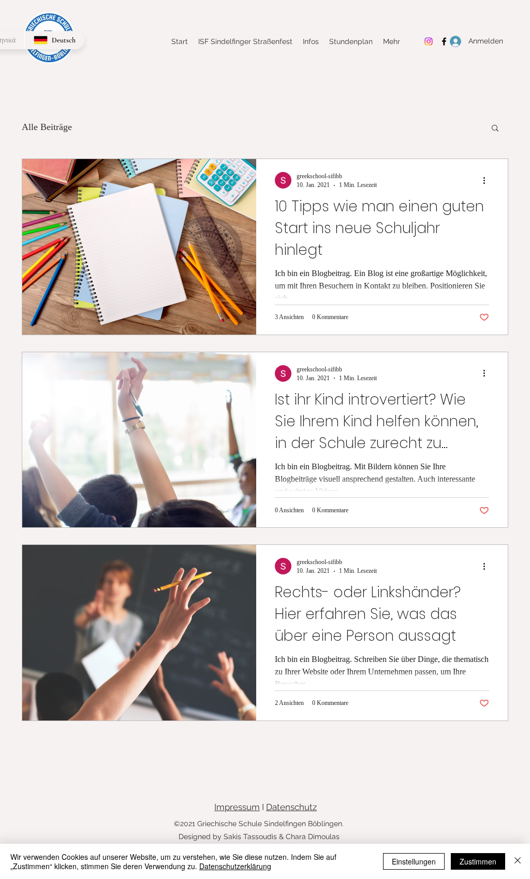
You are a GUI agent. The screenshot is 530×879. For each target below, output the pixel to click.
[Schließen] (517, 861)
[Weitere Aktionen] (487, 180)
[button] (495, 128)
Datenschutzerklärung (235, 866)
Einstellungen (414, 861)
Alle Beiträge (47, 127)
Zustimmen (478, 861)
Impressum (237, 807)
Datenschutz (291, 807)
